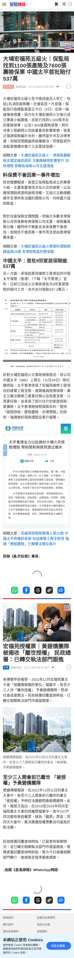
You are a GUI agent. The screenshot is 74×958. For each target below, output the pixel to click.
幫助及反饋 (43, 924)
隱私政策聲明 (10, 931)
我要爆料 (42, 931)
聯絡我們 (8, 917)
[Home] (18, 4)
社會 (6, 667)
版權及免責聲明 (46, 917)
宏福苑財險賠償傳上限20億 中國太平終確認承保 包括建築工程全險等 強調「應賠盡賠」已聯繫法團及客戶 (36, 538)
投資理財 (8, 87)
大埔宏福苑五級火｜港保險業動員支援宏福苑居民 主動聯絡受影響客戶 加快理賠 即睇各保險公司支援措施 (36, 160)
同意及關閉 (58, 945)
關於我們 (8, 924)
